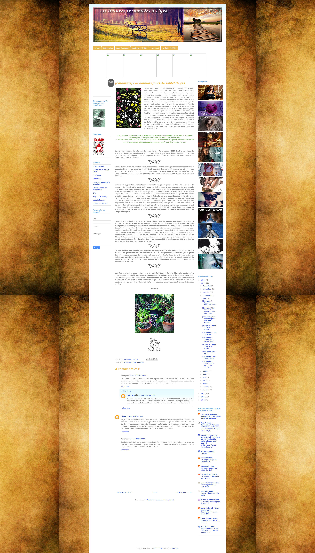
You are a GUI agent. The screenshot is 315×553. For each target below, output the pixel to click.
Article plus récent (124, 492)
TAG (94, 193)
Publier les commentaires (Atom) (160, 500)
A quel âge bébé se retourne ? (208, 486)
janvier (206, 390)
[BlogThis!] (149, 359)
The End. (204, 453)
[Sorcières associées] (198, 76)
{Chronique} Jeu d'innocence (208, 357)
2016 (203, 394)
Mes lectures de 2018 (139, 48)
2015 (203, 397)
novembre (207, 289)
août (205, 298)
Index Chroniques (122, 48)
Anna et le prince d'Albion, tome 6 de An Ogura (211, 417)
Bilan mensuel (98, 166)
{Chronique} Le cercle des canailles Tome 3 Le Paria (209, 311)
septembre (207, 295)
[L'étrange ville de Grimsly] (164, 76)
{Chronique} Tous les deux (209, 333)
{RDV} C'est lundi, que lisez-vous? (209, 327)
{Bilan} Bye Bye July (208, 352)
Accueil (97, 48)
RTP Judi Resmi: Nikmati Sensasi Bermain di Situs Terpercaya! (210, 429)
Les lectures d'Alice (209, 474)
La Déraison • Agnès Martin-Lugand (208, 446)
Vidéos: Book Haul (100, 204)
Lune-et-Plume (207, 491)
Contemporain (138, 362)
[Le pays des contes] (148, 76)
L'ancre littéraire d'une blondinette (210, 509)
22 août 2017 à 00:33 (138, 375)
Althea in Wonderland (210, 500)
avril (205, 380)
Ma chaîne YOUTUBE (169, 48)
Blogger (175, 548)
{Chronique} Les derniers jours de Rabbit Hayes (208, 320)
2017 (203, 283)
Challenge (97, 175)
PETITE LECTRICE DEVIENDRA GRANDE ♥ (209, 528)
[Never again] (131, 76)
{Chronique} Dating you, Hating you (207, 339)
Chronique (127, 362)
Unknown (131, 395)
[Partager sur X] (152, 359)
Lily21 (123, 416)
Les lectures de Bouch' (210, 483)
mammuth (158, 548)
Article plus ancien (184, 492)
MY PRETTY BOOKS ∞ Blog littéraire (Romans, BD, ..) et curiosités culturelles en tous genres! (210, 439)
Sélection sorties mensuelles (100, 189)
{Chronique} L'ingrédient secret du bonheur (208, 364)
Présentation (108, 48)
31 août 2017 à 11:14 (137, 439)
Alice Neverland (207, 451)
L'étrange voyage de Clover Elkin (209, 461)
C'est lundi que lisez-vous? (101, 171)
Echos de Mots (207, 458)
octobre (206, 292)
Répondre (125, 386)
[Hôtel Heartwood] (181, 76)
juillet (205, 371)
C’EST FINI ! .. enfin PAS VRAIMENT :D (209, 531)
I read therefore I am (209, 518)
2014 (203, 400)
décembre (207, 286)
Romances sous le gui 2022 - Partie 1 (209, 469)
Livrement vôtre (207, 466)
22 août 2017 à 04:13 (134, 416)
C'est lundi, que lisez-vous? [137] (209, 513)
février (206, 387)
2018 (203, 280)
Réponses (127, 391)
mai (204, 377)
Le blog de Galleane (209, 414)
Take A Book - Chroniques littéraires (210, 424)
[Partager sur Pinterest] (156, 359)
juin (204, 374)
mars (205, 384)
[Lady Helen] (115, 76)
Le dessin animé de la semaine (101, 183)
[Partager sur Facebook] (154, 359)
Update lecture (99, 200)
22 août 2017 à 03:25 (146, 395)
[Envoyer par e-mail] (147, 359)
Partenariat (155, 48)
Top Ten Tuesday (100, 197)
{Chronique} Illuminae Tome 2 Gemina (209, 303)
